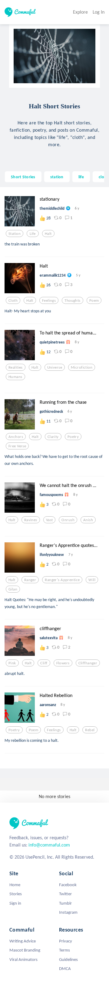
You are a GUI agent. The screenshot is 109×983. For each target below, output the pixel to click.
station (57, 176)
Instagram (68, 912)
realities (15, 367)
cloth (103, 176)
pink (12, 663)
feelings (49, 300)
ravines (30, 520)
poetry (73, 437)
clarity (53, 437)
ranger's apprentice (62, 580)
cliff (43, 663)
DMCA (65, 968)
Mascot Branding (24, 950)
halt (48, 234)
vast (49, 520)
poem (94, 300)
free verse (17, 446)
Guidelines (68, 959)
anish (88, 520)
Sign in (15, 903)
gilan (12, 589)
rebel (89, 730)
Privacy (65, 941)
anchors (15, 437)
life (81, 176)
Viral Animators (23, 959)
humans (15, 377)
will (91, 580)
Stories (15, 893)
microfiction (81, 367)
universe (54, 367)
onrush (67, 520)
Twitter (65, 893)
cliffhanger (87, 663)
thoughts (72, 300)
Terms (64, 950)
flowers (63, 663)
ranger (30, 580)
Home (14, 884)
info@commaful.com (49, 845)
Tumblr (65, 903)
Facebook (68, 884)
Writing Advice (22, 941)
